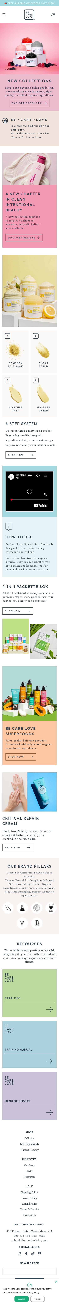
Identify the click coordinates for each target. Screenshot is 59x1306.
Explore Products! (27, 103)
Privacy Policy (29, 1198)
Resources (29, 1177)
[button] (3, 14)
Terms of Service (29, 1209)
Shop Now (16, 455)
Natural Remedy (29, 1150)
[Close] (56, 1281)
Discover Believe (22, 237)
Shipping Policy (29, 1192)
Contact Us (29, 1215)
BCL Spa (29, 1138)
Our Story (29, 1165)
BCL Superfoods (29, 1144)
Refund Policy (29, 1204)
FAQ (29, 1171)
